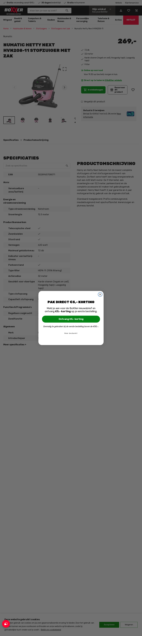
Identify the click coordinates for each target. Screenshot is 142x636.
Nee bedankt (71, 333)
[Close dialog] (100, 294)
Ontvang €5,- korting (71, 319)
